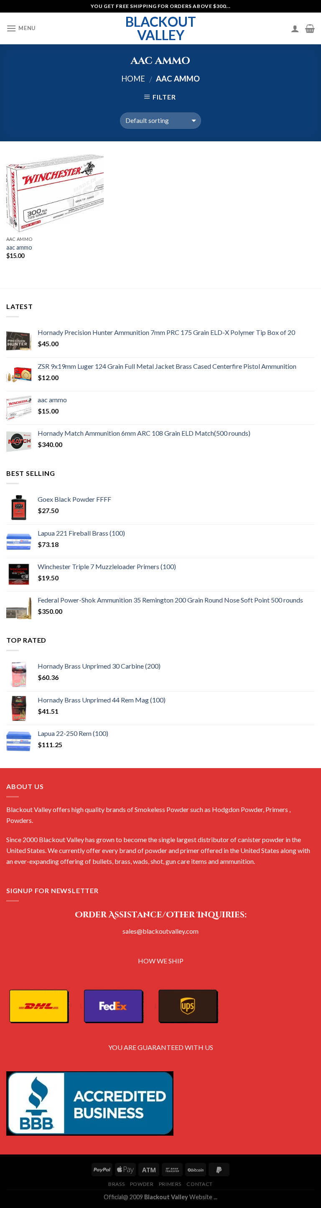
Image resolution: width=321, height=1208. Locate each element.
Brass (116, 1184)
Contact (199, 1184)
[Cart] (310, 28)
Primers (170, 1184)
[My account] (295, 28)
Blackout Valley (160, 28)
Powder (142, 1184)
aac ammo (19, 247)
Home (133, 78)
